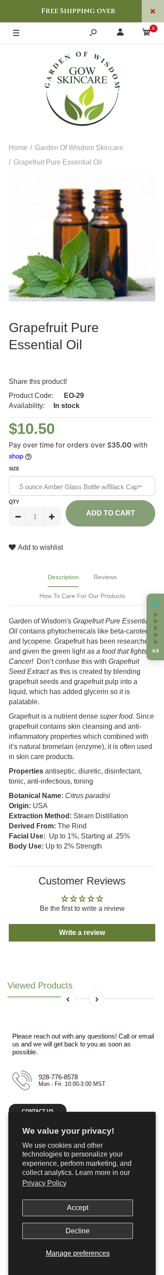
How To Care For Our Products (82, 595)
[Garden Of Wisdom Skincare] (82, 90)
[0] (146, 33)
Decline (78, 1231)
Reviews (105, 576)
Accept (77, 1207)
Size (14, 468)
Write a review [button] (82, 932)
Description (63, 576)
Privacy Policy (44, 1183)
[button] (155, 627)
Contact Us (37, 1111)
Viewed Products (40, 985)
